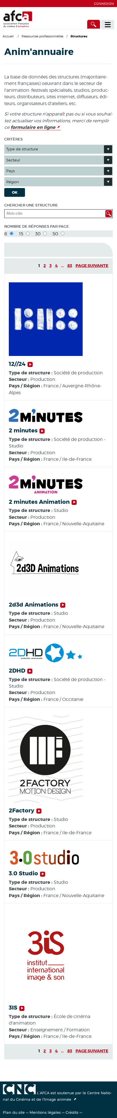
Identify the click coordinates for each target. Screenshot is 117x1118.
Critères (13, 139)
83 (69, 265)
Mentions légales (45, 1112)
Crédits (72, 1112)
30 (38, 233)
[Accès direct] (93, 24)
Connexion (104, 4)
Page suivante (92, 265)
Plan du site (14, 1112)
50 (56, 233)
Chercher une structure (31, 205)
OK (15, 192)
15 (21, 233)
